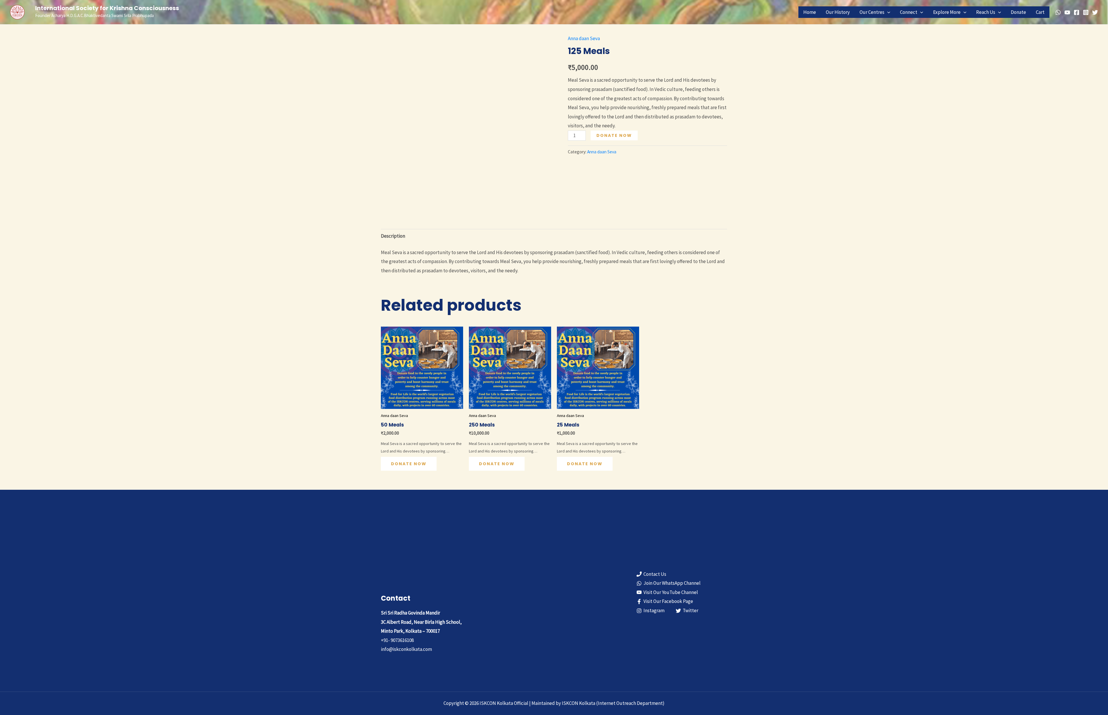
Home (809, 12)
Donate (1018, 12)
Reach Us (985, 12)
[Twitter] (1095, 12)
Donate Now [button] (408, 464)
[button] (887, 12)
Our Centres (872, 12)
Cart (1040, 12)
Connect (908, 12)
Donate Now (614, 135)
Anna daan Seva (584, 38)
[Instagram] (1086, 12)
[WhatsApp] (1058, 12)
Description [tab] (393, 236)
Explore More (947, 12)
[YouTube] (1067, 12)
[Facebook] (1076, 12)
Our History (838, 12)
